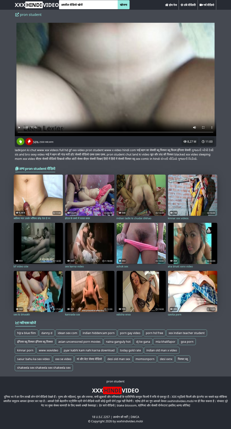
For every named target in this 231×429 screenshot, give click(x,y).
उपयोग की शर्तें (120, 417)
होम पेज (172, 5)
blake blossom (127, 405)
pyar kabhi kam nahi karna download (89, 350)
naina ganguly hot (118, 342)
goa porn (187, 342)
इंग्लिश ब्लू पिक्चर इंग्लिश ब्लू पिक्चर (35, 342)
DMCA (135, 417)
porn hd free (154, 333)
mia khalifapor (165, 342)
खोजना (123, 5)
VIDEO (37, 4)
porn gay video (130, 333)
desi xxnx (166, 359)
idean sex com (67, 333)
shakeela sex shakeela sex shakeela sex (44, 368)
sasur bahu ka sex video (33, 359)
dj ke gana (143, 342)
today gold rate (130, 350)
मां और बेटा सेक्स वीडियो (89, 359)
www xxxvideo (48, 350)
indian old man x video (161, 350)
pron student (115, 381)
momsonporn (145, 359)
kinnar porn (25, 350)
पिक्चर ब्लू (183, 359)
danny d (46, 333)
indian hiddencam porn (99, 333)
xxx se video (63, 359)
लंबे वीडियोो (189, 5)
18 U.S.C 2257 (101, 417)
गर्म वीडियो (208, 5)
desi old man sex (118, 359)
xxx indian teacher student (187, 333)
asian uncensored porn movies (79, 342)
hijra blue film (26, 333)
